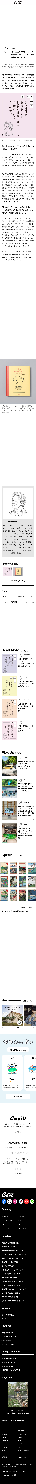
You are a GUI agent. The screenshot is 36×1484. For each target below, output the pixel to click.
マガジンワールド (23, 1450)
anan (3, 1431)
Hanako (20, 1437)
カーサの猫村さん (8, 1315)
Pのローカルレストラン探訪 (11, 1285)
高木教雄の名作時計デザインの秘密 (14, 1289)
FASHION (21, 1216)
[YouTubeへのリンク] (26, 1201)
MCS (3, 1450)
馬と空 (4, 1318)
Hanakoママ (22, 1444)
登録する (18, 1169)
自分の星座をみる (18, 1096)
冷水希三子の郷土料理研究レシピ (13, 1301)
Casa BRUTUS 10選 (9, 1336)
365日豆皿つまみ (7, 1333)
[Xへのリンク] (9, 1201)
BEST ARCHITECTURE (10, 1358)
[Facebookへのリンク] (4, 1201)
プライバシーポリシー (13, 1159)
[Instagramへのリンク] (15, 1201)
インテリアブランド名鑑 (10, 1297)
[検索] (33, 2)
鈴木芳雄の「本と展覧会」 (11, 1262)
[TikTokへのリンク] (21, 1201)
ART (19, 1220)
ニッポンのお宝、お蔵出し (11, 1293)
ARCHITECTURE (8, 1220)
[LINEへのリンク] (32, 1201)
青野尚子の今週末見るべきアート (13, 1250)
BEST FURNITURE (8, 1362)
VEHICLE (5, 1228)
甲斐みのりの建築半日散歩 (11, 1243)
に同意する (16, 1159)
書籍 (20, 596)
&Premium (5, 1441)
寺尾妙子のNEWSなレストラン (12, 1258)
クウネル (4, 1447)
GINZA (4, 1437)
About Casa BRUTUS (13, 1420)
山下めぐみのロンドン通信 (11, 1273)
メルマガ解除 (18, 1173)
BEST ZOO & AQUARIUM (11, 1370)
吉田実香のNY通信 (8, 1266)
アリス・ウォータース (9, 596)
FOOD (4, 1224)
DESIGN (5, 1216)
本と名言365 (27, 596)
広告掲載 (4, 1457)
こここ (20, 1447)
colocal (4, 1444)
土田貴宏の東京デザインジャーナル (14, 1254)
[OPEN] (3, 2)
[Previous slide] (2, 1027)
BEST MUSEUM (7, 1366)
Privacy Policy (22, 1457)
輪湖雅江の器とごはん (9, 1246)
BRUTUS (21, 1431)
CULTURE (22, 1228)
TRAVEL (21, 1224)
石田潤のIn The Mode (9, 1277)
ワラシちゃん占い (8, 1344)
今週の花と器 (6, 1340)
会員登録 (18, 1132)
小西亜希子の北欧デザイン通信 (12, 1281)
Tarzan (20, 1441)
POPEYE (4, 1434)
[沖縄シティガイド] (12, 1015)
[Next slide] (33, 1027)
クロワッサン (22, 1434)
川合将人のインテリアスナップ (12, 1270)
